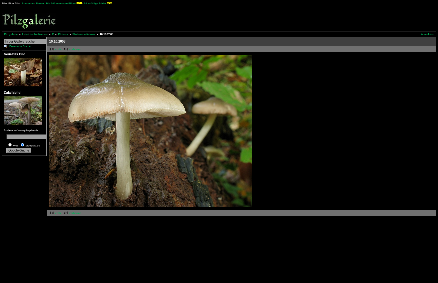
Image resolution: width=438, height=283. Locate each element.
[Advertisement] (188, 17)
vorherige (75, 49)
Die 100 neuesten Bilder (61, 3)
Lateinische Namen (35, 34)
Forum (40, 3)
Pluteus (63, 34)
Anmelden (427, 34)
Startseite (28, 3)
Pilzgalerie (11, 34)
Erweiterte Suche (20, 46)
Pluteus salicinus (83, 34)
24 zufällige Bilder (95, 3)
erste (58, 49)
